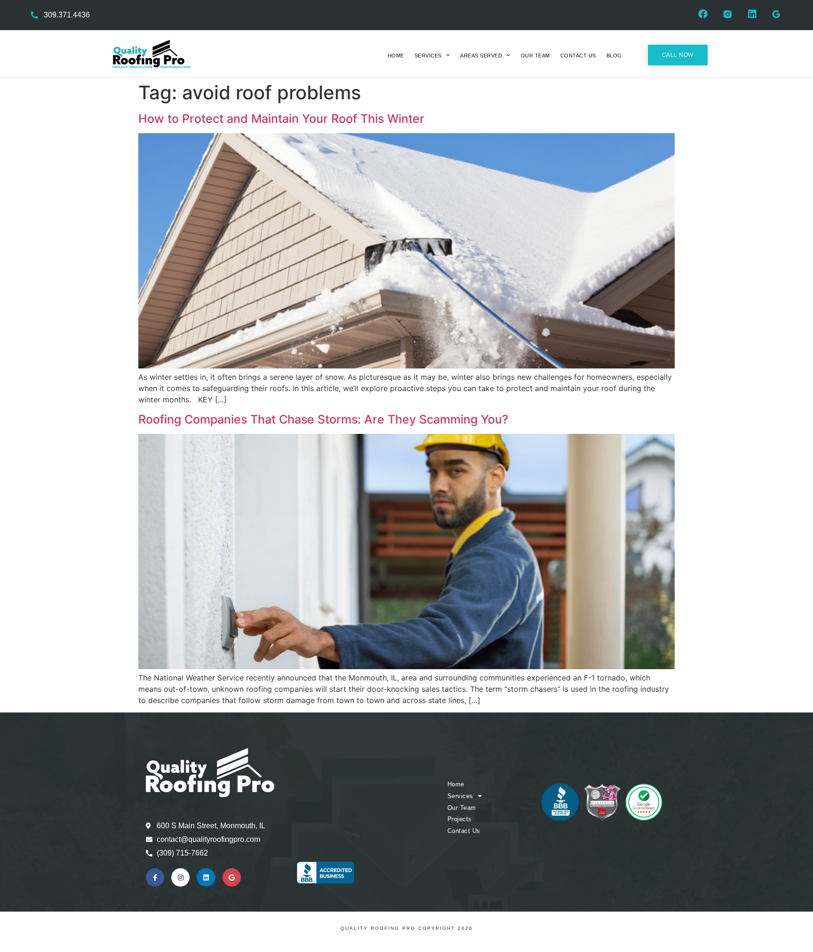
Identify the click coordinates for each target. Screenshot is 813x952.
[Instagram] (180, 877)
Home (396, 55)
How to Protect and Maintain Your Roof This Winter (281, 119)
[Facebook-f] (155, 877)
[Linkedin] (206, 877)
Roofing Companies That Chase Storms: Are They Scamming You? (323, 419)
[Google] (232, 877)
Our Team (535, 55)
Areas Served (481, 55)
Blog (614, 55)
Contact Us (578, 55)
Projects (459, 819)
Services (428, 55)
